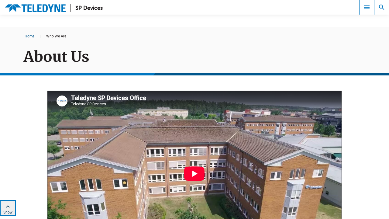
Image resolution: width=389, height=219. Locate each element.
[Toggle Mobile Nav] (366, 7)
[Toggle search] (381, 7)
